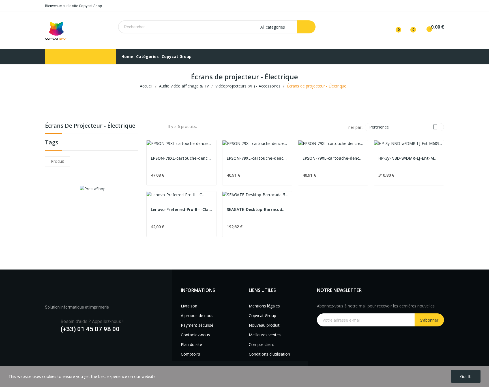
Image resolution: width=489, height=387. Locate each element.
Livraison (189, 306)
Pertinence (403, 127)
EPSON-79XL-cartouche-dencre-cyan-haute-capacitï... (257, 158)
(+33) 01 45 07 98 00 (90, 329)
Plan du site (191, 344)
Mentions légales (264, 306)
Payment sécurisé (197, 325)
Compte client (261, 344)
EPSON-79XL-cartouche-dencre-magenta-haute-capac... (333, 158)
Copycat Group (262, 315)
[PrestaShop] (93, 188)
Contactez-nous (195, 334)
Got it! (465, 376)
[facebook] (47, 347)
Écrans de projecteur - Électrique (90, 126)
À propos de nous (197, 315)
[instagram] (58, 347)
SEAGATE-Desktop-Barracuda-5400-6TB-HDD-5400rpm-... (257, 209)
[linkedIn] (69, 347)
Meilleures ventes (265, 334)
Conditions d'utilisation (269, 354)
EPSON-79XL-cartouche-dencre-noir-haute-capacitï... (181, 158)
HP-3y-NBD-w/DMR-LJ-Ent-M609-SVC (408, 158)
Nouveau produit (264, 325)
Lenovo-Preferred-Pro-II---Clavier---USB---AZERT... (181, 209)
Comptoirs (190, 354)
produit (57, 161)
